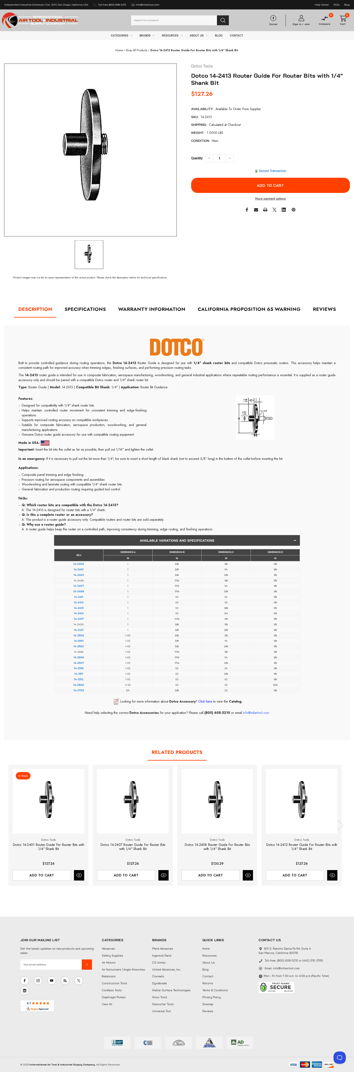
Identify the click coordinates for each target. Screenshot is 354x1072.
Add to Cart (42, 875)
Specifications (85, 309)
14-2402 (79, 574)
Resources (209, 955)
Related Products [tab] (177, 752)
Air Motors (109, 962)
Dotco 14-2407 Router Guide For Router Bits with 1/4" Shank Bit (133, 847)
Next (339, 825)
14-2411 (78, 596)
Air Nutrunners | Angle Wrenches (123, 969)
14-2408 (78, 591)
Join (307, 24)
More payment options (270, 198)
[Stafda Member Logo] (209, 1042)
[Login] (301, 18)
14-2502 (79, 646)
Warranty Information (151, 309)
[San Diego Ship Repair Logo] (178, 1042)
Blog (205, 969)
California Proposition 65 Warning (249, 309)
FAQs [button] (337, 4)
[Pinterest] (294, 210)
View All (107, 1004)
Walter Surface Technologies (171, 990)
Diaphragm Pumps (114, 997)
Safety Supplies (112, 955)
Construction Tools (114, 983)
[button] (87, 964)
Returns (207, 983)
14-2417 (79, 618)
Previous (10, 825)
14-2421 (79, 629)
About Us (208, 962)
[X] (274, 210)
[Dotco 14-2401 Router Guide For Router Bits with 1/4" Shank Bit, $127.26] (48, 801)
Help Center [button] (322, 4)
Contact (207, 976)
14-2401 (79, 569)
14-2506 (79, 657)
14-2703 (79, 690)
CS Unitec (159, 962)
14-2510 (79, 668)
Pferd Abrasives (162, 948)
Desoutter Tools (163, 1004)
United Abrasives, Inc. (166, 969)
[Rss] (65, 980)
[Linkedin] (284, 210)
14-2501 (79, 640)
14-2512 (78, 679)
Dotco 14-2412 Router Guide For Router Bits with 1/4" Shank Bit (301, 847)
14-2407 (79, 585)
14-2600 (78, 684)
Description (35, 309)
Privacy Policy (211, 997)
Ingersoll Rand (161, 955)
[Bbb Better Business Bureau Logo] (117, 1042)
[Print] (265, 210)
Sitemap (207, 1004)
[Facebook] (247, 210)
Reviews (324, 309)
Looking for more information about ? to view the (181, 701)
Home (206, 948)
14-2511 (78, 673)
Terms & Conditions (215, 990)
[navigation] (119, 50)
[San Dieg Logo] (148, 1042)
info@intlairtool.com (286, 968)
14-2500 (79, 635)
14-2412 (79, 602)
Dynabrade (159, 983)
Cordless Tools (112, 990)
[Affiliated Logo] (240, 1042)
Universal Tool (161, 1011)
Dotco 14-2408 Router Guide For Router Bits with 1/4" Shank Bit (217, 847)
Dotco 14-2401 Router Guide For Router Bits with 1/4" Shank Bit (48, 847)
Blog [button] (347, 4)
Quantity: (197, 158)
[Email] (256, 210)
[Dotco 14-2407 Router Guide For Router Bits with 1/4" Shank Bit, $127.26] (133, 801)
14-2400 (78, 563)
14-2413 (79, 607)
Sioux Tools (159, 997)
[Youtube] (51, 980)
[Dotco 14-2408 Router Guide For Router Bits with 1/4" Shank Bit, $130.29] (217, 801)
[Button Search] (223, 20)
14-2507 (79, 662)
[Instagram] (38, 980)
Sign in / (298, 24)
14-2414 (79, 613)
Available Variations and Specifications (177, 540)
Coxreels (158, 976)
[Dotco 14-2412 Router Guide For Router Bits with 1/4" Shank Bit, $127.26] (302, 801)
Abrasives (108, 948)
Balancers (109, 976)
